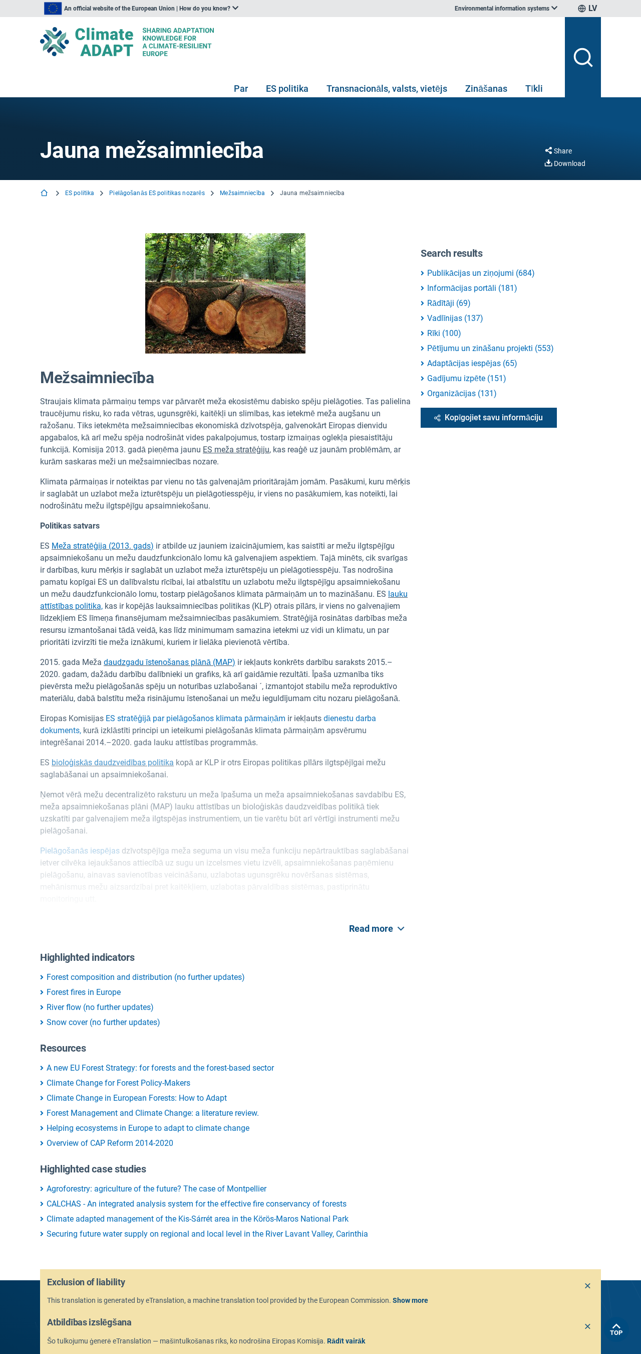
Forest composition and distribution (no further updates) (146, 977)
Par (241, 88)
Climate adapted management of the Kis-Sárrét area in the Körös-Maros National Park (198, 1219)
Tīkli (534, 88)
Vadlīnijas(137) (455, 318)
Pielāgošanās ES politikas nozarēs (157, 193)
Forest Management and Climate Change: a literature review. (153, 1113)
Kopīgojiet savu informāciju (494, 417)
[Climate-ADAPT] (298, 41)
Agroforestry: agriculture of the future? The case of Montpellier (156, 1189)
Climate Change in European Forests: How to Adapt (137, 1098)
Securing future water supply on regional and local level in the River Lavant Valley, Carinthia (207, 1234)
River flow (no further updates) (100, 1007)
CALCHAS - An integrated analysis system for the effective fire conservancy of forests (197, 1204)
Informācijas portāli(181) (472, 288)
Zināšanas (486, 88)
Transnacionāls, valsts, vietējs (387, 88)
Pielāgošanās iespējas (80, 851)
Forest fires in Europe (84, 992)
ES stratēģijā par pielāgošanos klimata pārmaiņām (195, 718)
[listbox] (141, 8)
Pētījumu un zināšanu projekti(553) (490, 348)
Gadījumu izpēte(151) (466, 378)
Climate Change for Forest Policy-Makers (118, 1083)
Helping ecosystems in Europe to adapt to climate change (148, 1128)
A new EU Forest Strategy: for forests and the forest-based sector (160, 1068)
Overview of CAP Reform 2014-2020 (110, 1143)
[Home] (45, 194)
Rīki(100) (444, 333)
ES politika (287, 88)
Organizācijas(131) (462, 393)
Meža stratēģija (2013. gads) (103, 546)
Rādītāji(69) (449, 303)
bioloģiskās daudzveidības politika (113, 762)
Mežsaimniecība (242, 193)
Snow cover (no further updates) (103, 1022)
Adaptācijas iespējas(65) (472, 363)
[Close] (588, 1286)
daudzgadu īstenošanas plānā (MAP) (169, 662)
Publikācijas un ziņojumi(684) (481, 273)
